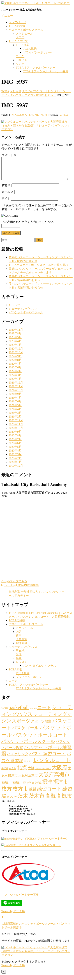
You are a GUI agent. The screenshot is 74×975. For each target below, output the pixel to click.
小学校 (30, 782)
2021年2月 (15, 416)
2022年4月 (15, 371)
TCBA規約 (30, 48)
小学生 (37, 782)
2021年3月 (15, 412)
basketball (19, 707)
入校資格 (21, 639)
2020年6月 (15, 443)
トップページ (17, 22)
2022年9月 (15, 356)
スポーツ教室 (41, 721)
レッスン (21, 661)
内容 (19, 631)
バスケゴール (25, 727)
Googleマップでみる (14, 581)
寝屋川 (6, 782)
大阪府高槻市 (54, 774)
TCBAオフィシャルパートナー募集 (45, 71)
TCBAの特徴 (17, 26)
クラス (20, 37)
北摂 (22, 767)
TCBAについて (18, 41)
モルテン (28, 761)
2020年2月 (15, 458)
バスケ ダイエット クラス (39, 665)
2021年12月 (16, 382)
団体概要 (33, 585)
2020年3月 (15, 454)
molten (33, 708)
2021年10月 (16, 390)
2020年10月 (16, 427)
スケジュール (24, 33)
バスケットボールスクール (26, 29)
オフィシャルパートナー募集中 (21, 894)
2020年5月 (15, 446)
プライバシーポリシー (37, 52)
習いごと (12, 796)
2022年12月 (16, 348)
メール (7, 191)
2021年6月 (15, 401)
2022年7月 (15, 363)
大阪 (31, 768)
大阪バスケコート (43, 769)
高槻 (50, 796)
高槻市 (64, 796)
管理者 (64, 115)
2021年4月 (15, 409)
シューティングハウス (23, 308)
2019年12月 (16, 465)
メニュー (7, 15)
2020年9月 (15, 431)
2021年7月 (15, 397)
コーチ (20, 56)
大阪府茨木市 (28, 775)
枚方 (6, 789)
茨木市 (37, 796)
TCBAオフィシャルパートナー (35, 67)
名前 (6, 185)
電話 (20, 585)
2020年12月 (16, 420)
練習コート (49, 789)
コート (44, 707)
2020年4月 (15, 450)
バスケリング (17, 754)
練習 (32, 789)
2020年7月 (15, 439)
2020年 (4, 708)
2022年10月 (16, 352)
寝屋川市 (19, 782)
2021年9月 (15, 393)
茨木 (23, 796)
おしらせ (14, 304)
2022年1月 (15, 378)
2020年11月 (16, 424)
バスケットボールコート (40, 735)
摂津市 (60, 781)
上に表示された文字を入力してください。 (28, 221)
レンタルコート (52, 760)
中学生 (12, 768)
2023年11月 (16, 329)
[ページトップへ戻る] (2, 917)
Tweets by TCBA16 (13, 911)
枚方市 (20, 789)
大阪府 (59, 767)
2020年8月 (15, 435)
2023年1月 (15, 344)
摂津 (47, 781)
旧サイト (21, 60)
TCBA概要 (22, 44)
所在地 (20, 650)
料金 (19, 658)
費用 (19, 635)
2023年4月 (15, 341)
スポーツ (21, 720)
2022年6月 (15, 367)
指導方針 (21, 643)
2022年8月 (15, 359)
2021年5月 (15, 405)
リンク (20, 63)
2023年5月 (15, 337)
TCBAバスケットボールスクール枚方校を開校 (38, 264)
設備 (19, 654)
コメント (9, 155)
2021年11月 (16, 386)
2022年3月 (15, 375)
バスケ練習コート (47, 753)
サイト (5, 198)
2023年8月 (15, 333)
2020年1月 (15, 461)
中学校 (4, 768)
